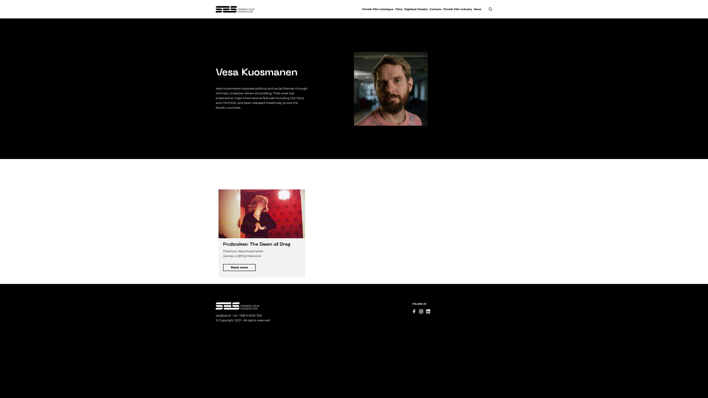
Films (398, 9)
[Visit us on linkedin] (428, 311)
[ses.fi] (235, 9)
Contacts (435, 9)
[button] (490, 9)
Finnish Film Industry (457, 9)
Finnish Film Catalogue (377, 9)
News (477, 9)
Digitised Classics (416, 9)
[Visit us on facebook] (414, 311)
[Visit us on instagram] (421, 311)
